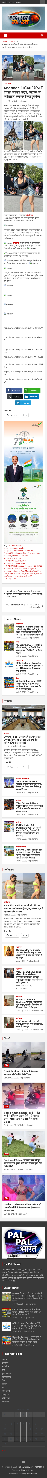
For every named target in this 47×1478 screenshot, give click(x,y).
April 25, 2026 (9, 915)
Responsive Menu (42, 2)
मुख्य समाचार (19, 660)
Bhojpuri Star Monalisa (13, 553)
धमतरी (24, 847)
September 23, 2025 (12, 1125)
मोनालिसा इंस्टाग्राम (10, 576)
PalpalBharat (21, 101)
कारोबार (4, 1384)
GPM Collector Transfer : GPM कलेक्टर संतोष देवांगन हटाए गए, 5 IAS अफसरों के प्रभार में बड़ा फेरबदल (29, 667)
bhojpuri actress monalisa (14, 548)
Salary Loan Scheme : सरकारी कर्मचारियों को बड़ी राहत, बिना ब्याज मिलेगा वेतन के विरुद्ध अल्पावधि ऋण (29, 785)
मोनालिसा (29, 215)
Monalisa (7, 556)
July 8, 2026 (21, 792)
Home (4, 1359)
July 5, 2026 (21, 814)
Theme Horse (27, 1470)
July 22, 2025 (9, 1214)
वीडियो (7, 1038)
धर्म (3, 1387)
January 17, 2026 (23, 1030)
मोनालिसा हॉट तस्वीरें (10, 579)
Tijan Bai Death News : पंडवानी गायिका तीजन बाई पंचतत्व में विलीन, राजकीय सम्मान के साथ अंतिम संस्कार (29, 807)
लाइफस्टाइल (6, 1377)
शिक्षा (17, 678)
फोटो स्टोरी (6, 1391)
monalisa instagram (27, 568)
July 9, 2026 (21, 656)
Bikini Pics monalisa (31, 553)
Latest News (13, 619)
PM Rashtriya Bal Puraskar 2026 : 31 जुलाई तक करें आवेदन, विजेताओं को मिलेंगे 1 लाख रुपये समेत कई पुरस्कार (28, 830)
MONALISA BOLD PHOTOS (15, 561)
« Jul (4, 1450)
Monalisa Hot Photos (33, 566)
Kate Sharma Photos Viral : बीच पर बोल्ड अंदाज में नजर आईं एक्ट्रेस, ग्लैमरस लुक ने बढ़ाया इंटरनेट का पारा (23, 908)
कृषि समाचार (19, 624)
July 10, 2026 (21, 638)
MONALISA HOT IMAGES (14, 566)
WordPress (32, 1474)
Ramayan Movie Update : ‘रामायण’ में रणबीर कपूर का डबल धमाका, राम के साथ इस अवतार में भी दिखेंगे (29, 954)
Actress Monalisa (16, 546)
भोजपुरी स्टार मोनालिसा (28, 574)
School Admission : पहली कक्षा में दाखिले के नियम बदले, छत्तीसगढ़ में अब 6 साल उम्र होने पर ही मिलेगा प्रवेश (28, 685)
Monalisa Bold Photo (12, 558)
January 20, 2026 (23, 1010)
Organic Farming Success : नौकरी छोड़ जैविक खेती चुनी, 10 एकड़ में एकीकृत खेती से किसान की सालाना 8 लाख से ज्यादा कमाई (29, 630)
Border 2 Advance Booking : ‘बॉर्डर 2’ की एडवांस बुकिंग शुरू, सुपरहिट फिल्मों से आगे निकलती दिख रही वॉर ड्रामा (29, 1003)
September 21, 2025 (12, 1169)
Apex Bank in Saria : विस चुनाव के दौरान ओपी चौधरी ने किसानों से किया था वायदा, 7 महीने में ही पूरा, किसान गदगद (25, 594)
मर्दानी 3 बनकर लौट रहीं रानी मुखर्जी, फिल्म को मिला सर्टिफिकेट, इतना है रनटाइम (29, 1024)
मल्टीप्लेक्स (7, 84)
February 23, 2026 (23, 986)
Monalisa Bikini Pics (20, 556)
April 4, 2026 (21, 961)
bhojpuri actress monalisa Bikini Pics (19, 551)
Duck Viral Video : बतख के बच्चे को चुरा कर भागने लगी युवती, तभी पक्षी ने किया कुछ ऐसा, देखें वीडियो (23, 1163)
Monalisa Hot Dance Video (14, 563)
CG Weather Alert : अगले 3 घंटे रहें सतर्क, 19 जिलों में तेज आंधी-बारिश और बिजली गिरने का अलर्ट (29, 649)
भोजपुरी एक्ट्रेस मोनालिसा (12, 574)
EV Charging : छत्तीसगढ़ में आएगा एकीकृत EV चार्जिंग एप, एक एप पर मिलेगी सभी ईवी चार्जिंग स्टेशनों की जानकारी (22, 739)
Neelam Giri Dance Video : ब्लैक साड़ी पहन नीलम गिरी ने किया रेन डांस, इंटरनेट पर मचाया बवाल (22, 1207)
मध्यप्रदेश (5, 1394)
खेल (3, 1370)
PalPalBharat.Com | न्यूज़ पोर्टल (30, 1467)
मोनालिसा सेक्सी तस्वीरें (24, 576)
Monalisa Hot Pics (11, 568)
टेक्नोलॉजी (5, 1401)
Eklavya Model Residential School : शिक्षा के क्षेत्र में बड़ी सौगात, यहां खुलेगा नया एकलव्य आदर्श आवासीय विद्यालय (29, 853)
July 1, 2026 (21, 861)
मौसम (17, 642)
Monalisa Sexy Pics (33, 571)
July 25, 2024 (9, 101)
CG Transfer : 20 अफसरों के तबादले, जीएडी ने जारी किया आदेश (23, 606)
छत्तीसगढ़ (8, 701)
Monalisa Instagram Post (14, 571)
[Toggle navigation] (5, 35)
